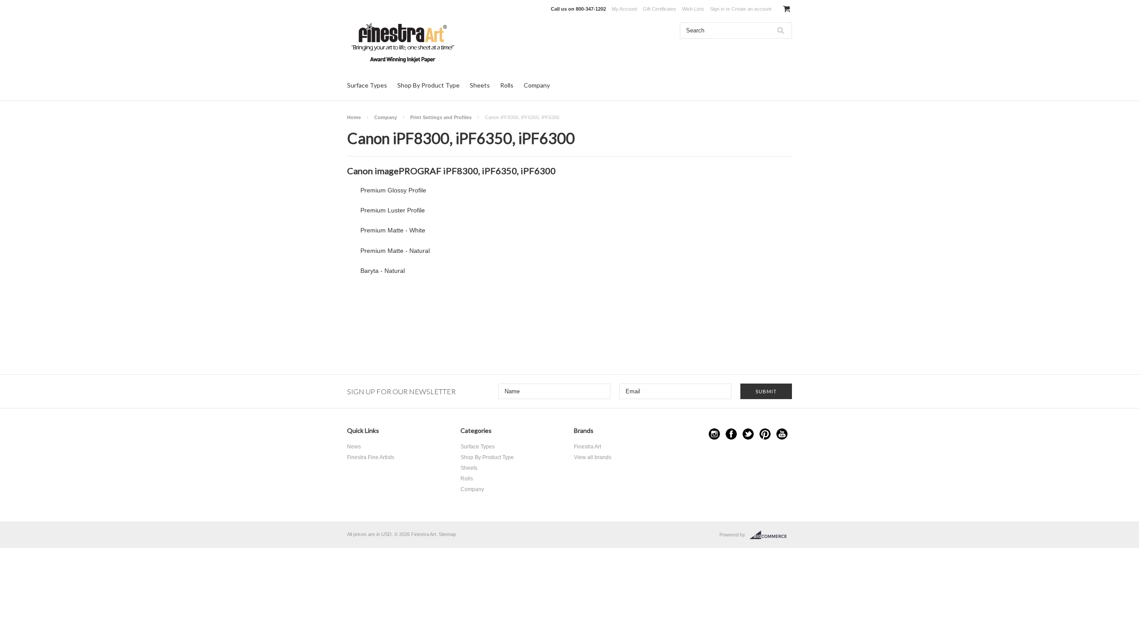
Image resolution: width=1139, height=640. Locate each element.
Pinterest (765, 434)
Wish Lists (693, 9)
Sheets (480, 85)
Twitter (748, 434)
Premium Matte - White (392, 230)
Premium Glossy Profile (393, 190)
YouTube (782, 434)
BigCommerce (771, 535)
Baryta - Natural (382, 270)
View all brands (592, 457)
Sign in (717, 9)
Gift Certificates (659, 9)
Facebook (731, 434)
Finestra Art (587, 447)
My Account (624, 9)
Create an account (751, 9)
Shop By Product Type (428, 85)
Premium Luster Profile (392, 210)
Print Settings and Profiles (441, 117)
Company (537, 85)
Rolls (506, 85)
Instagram (714, 434)
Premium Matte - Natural (395, 250)
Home (354, 117)
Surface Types (367, 85)
